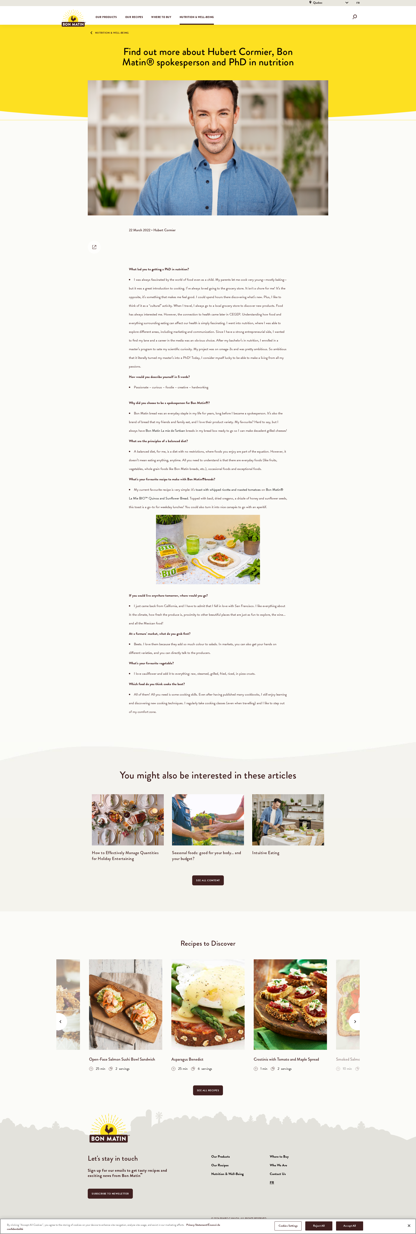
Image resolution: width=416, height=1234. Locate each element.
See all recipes (208, 1090)
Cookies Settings (288, 1226)
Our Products (220, 1156)
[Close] (409, 1225)
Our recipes (134, 17)
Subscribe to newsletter (110, 1194)
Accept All (349, 1226)
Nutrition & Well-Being (197, 17)
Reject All (319, 1226)
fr (358, 3)
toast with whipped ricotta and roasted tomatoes (228, 489)
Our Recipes (220, 1165)
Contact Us (278, 1174)
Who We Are (278, 1165)
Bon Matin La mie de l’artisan (165, 430)
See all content (208, 880)
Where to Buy (161, 17)
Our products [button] (106, 17)
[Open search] (355, 17)
